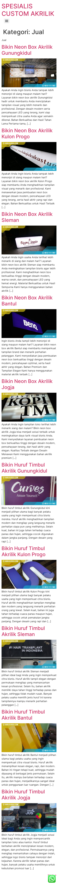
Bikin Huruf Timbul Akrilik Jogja (23, 795)
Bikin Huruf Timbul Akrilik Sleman (23, 631)
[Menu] (6, 21)
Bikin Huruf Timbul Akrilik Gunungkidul (24, 468)
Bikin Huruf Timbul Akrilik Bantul (23, 715)
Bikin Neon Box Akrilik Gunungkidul (27, 50)
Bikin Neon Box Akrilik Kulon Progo (27, 133)
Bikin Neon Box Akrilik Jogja (27, 384)
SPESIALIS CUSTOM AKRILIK (28, 9)
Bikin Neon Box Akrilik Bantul (27, 301)
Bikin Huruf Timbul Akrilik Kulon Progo (23, 551)
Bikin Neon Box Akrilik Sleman (27, 217)
